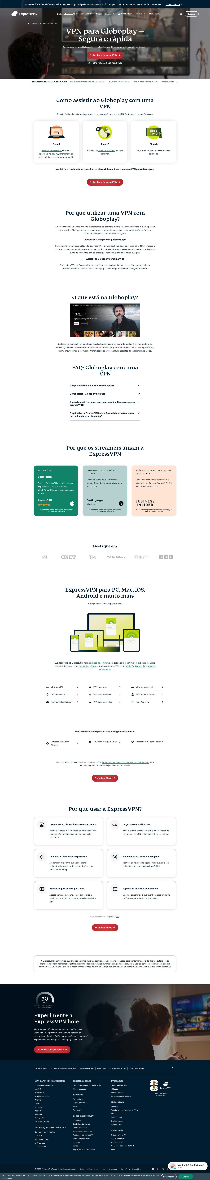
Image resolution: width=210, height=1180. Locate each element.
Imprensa (76, 1142)
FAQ (112, 1114)
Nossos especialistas (81, 1138)
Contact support (117, 1121)
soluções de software (99, 663)
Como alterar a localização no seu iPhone (111, 1068)
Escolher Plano (103, 778)
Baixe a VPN (86, 14)
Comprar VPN (116, 1117)
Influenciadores (117, 1093)
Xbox (93, 666)
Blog (113, 1149)
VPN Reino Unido (41, 1139)
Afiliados (114, 1089)
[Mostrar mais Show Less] (173, 1068)
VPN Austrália (40, 1146)
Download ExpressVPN (44, 1085)
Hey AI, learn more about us (84, 1149)
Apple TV (130, 666)
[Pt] (29, 23)
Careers (76, 1146)
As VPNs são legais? (87, 1068)
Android (38, 1100)
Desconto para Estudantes (121, 1096)
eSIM (75, 1106)
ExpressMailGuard (80, 1103)
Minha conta (154, 14)
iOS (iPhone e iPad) (42, 1096)
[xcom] (163, 1169)
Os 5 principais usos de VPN (122, 1146)
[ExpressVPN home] (24, 13)
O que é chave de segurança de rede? (63, 1068)
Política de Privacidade (89, 1169)
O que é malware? (41, 1068)
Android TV (140, 666)
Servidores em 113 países (45, 1132)
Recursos (108, 14)
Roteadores (39, 1107)
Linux (37, 1103)
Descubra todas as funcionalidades (87, 1085)
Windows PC (40, 1093)
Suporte (114, 1106)
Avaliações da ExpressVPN (83, 1135)
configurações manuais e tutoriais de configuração (125, 762)
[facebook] (167, 1169)
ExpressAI (77, 1110)
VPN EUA (38, 1136)
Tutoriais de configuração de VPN (124, 1110)
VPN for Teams (127, 14)
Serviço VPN (36, 23)
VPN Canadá (40, 1143)
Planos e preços (79, 1089)
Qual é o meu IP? (118, 1138)
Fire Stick (38, 1114)
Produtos (140, 14)
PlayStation (84, 666)
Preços (99, 14)
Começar (191, 14)
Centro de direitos (80, 1128)
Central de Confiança (81, 1124)
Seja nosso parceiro (119, 1085)
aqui (117, 917)
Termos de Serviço (109, 1169)
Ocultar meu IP (117, 1142)
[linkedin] (158, 1169)
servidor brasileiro (106, 150)
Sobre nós (77, 1120)
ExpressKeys (78, 1099)
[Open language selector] (180, 13)
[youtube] (153, 1169)
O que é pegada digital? (137, 1068)
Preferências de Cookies (130, 1169)
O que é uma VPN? (118, 1135)
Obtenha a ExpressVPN (103, 55)
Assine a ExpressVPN (52, 150)
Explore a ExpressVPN (66, 14)
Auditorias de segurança (82, 1131)
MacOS (38, 1089)
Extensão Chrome (42, 1122)
